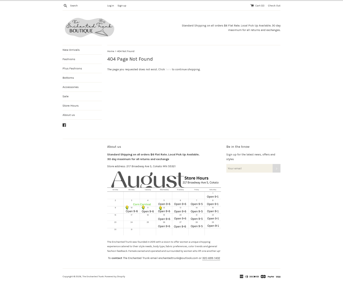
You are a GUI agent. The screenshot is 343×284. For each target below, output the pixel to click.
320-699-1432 (211, 258)
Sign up (122, 5)
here (168, 69)
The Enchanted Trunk (93, 276)
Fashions (69, 59)
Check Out (274, 5)
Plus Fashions (72, 68)
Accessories (71, 87)
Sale (66, 96)
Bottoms (68, 77)
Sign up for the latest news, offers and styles (250, 157)
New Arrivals (71, 50)
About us (69, 115)
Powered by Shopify (115, 276)
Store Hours (71, 105)
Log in (110, 5)
